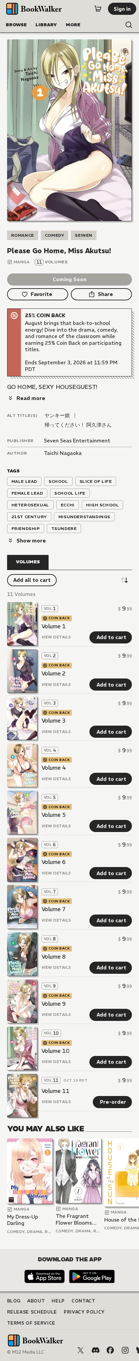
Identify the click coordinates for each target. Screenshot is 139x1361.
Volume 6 (53, 862)
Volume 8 (53, 956)
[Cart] (97, 8)
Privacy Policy (84, 1312)
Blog (14, 1301)
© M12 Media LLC (25, 1352)
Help (58, 1301)
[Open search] (128, 25)
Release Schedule (32, 1312)
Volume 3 (53, 720)
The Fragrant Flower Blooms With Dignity (74, 1219)
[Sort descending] (124, 580)
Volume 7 (53, 909)
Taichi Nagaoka (63, 453)
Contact (83, 1301)
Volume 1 (53, 626)
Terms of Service (31, 1323)
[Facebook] (110, 1350)
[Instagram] (125, 1350)
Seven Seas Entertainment (77, 440)
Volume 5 (53, 815)
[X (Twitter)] (81, 1350)
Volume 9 (53, 1003)
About (36, 1301)
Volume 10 (55, 1051)
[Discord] (95, 1350)
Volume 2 (53, 673)
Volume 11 (55, 1091)
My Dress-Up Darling (22, 1220)
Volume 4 (53, 767)
